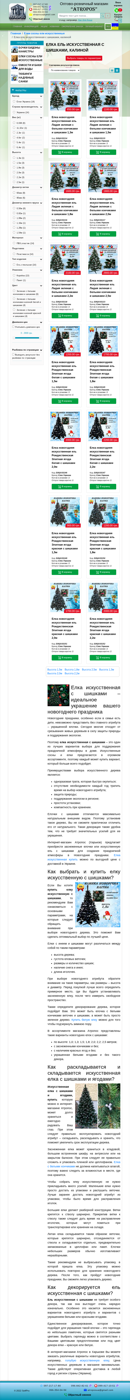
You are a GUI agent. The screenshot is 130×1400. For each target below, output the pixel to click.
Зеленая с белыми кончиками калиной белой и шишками (27, 302)
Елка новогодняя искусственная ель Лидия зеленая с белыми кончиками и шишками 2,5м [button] (103, 288)
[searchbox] (79, 15)
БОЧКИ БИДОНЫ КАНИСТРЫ (29, 49)
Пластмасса (25, 254)
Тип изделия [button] (19, 259)
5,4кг (21, 142)
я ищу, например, (75, 20)
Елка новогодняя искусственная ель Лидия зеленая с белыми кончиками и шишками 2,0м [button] (103, 206)
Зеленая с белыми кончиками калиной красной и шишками (27, 313)
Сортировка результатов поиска (64, 65)
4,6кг (21, 137)
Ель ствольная (26, 265)
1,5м (20, 163)
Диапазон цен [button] (19, 322)
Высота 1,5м (54, 669)
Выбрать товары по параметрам (84, 58)
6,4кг (21, 147)
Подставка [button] (18, 248)
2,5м (20, 182)
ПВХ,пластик (25, 243)
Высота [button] (16, 152)
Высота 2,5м (89, 669)
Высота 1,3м (106, 669)
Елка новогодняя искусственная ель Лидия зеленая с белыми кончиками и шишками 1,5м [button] (103, 125)
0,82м (21, 213)
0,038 (21, 123)
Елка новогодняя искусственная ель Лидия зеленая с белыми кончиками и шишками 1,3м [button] (65, 125)
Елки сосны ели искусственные (44, 33)
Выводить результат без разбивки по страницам (26, 356)
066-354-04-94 (40, 12)
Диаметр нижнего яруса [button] (25, 202)
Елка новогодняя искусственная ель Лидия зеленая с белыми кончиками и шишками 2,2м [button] (65, 288)
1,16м (21, 223)
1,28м (21, 228)
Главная (17, 26)
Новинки (54, 26)
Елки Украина (26, 101)
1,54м (21, 233)
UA (115, 26)
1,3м (20, 158)
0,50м (21, 208)
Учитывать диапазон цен (27, 327)
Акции (44, 26)
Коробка (23, 275)
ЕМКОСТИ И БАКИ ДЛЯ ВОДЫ (30, 67)
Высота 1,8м (72, 669)
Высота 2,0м (54, 673)
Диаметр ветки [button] (20, 187)
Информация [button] (31, 26)
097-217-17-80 (40, 4)
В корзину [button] (66, 152)
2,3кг (21, 133)
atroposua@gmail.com (44, 14)
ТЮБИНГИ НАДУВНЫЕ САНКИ (26, 78)
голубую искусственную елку (87, 1360)
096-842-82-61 (40, 7)
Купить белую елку (84, 1019)
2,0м (20, 172)
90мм (21, 198)
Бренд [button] (15, 96)
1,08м (21, 218)
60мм (21, 193)
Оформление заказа (72, 26)
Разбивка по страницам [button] (25, 349)
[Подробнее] (65, 95)
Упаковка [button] (17, 270)
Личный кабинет (94, 26)
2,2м (20, 177)
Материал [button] (17, 237)
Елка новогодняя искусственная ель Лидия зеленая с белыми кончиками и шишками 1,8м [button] (65, 206)
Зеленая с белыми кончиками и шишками (25, 292)
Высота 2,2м (72, 673)
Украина (23, 112)
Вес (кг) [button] (16, 117)
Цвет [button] (15, 285)
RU (108, 26)
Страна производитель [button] (25, 106)
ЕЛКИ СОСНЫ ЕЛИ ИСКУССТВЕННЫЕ (31, 58)
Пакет (21, 280)
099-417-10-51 (40, 9)
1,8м (20, 167)
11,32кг (22, 128)
